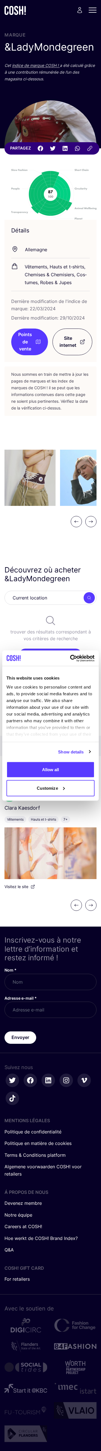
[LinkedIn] (65, 148)
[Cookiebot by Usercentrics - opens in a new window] (71, 658)
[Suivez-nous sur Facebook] (30, 1080)
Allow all (50, 769)
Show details (71, 751)
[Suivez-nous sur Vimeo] (84, 1080)
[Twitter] (53, 148)
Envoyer (20, 1037)
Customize (47, 788)
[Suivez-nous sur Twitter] (12, 1080)
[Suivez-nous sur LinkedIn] (48, 1080)
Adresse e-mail (20, 998)
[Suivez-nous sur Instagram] (66, 1080)
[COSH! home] (15, 10)
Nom (10, 970)
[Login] (79, 10)
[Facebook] (40, 148)
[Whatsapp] (77, 148)
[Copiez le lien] (90, 148)
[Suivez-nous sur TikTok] (12, 1098)
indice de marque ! (36, 65)
